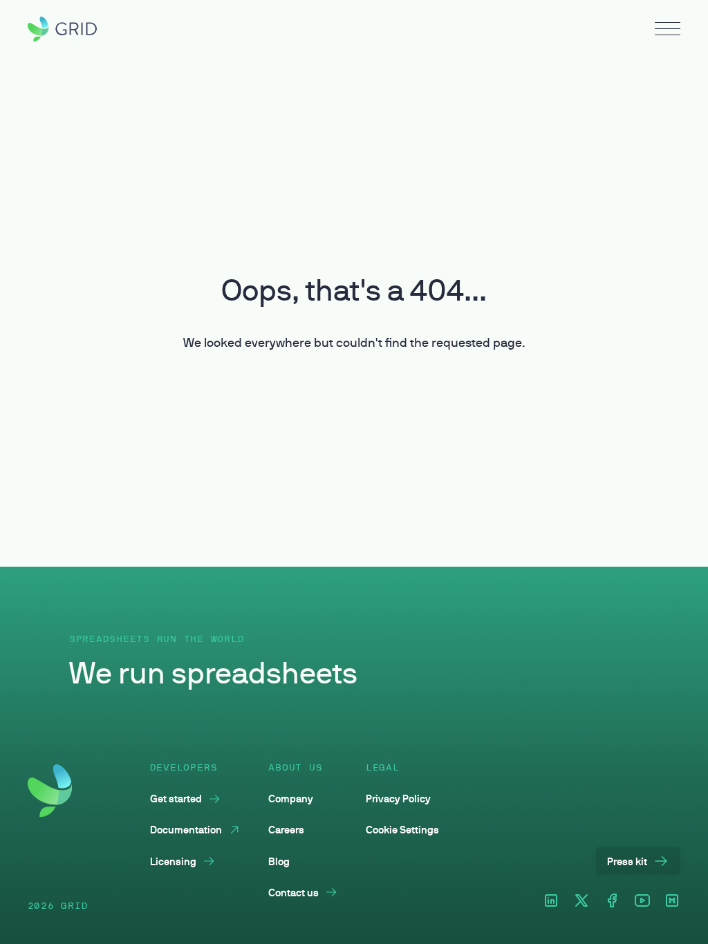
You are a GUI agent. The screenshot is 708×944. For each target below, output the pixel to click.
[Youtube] (642, 901)
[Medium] (672, 901)
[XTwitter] (581, 901)
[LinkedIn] (551, 901)
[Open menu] (667, 30)
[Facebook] (612, 901)
